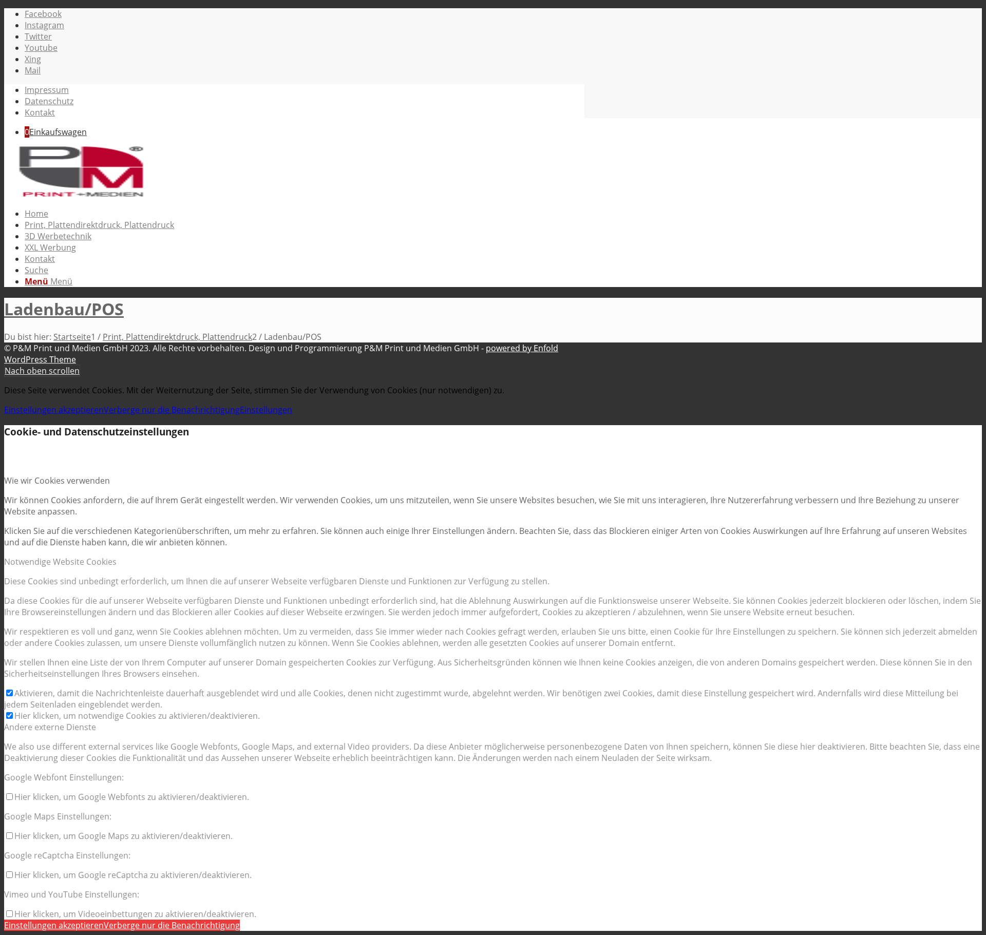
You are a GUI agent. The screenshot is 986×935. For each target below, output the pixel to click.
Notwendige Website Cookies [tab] (60, 561)
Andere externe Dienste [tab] (50, 727)
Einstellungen (266, 409)
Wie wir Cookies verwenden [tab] (57, 480)
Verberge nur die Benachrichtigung (172, 409)
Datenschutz (49, 101)
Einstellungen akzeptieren (54, 409)
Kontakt (40, 112)
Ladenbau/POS (64, 309)
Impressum (47, 90)
